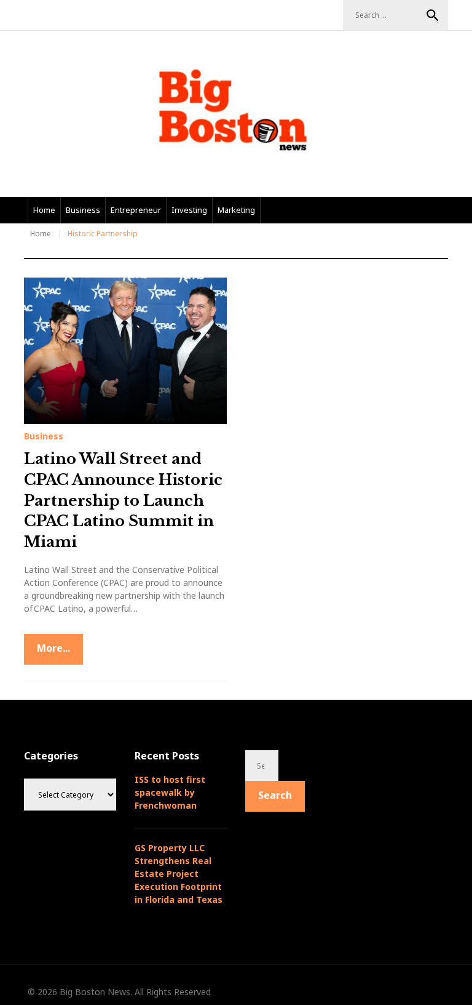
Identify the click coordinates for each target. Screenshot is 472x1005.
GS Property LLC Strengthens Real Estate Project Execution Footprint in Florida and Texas (178, 873)
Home (44, 209)
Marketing (236, 209)
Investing (189, 209)
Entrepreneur (136, 209)
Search (433, 15)
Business (83, 209)
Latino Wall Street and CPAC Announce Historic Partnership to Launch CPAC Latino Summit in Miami (123, 500)
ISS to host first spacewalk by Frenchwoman (170, 792)
